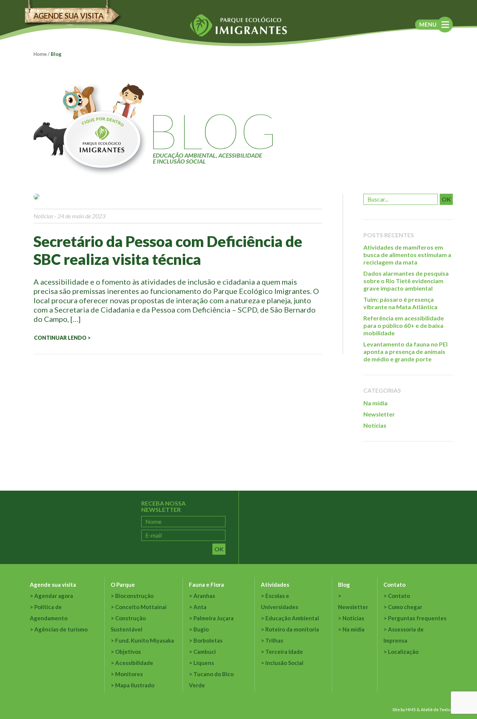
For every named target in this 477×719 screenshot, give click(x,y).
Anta (199, 607)
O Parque (123, 584)
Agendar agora (53, 595)
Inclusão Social (284, 662)
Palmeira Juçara (213, 618)
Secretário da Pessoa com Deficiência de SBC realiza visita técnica (168, 250)
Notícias (43, 215)
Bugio (201, 629)
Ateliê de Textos (437, 709)
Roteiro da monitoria (292, 629)
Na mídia (375, 402)
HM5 (411, 709)
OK (446, 199)
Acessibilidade (134, 662)
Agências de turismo (61, 629)
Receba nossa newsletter (163, 506)
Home (40, 54)
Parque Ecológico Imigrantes (238, 26)
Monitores (129, 674)
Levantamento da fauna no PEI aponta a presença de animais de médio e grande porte (405, 351)
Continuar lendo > (62, 338)
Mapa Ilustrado (134, 685)
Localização (403, 651)
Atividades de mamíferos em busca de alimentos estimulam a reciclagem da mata (407, 255)
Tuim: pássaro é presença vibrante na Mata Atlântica (400, 303)
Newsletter (379, 414)
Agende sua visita (69, 15)
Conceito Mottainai (141, 607)
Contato (394, 584)
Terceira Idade (284, 651)
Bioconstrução (134, 595)
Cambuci (204, 651)
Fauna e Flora (206, 584)
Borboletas (207, 640)
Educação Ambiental (292, 618)
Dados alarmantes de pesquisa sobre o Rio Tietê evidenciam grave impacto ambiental (406, 281)
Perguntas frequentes (417, 618)
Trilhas (274, 640)
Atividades (275, 584)
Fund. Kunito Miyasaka (144, 640)
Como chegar (405, 607)
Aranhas (204, 595)
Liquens (203, 662)
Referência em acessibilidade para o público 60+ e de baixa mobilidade (403, 325)
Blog (344, 584)
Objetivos (128, 651)
